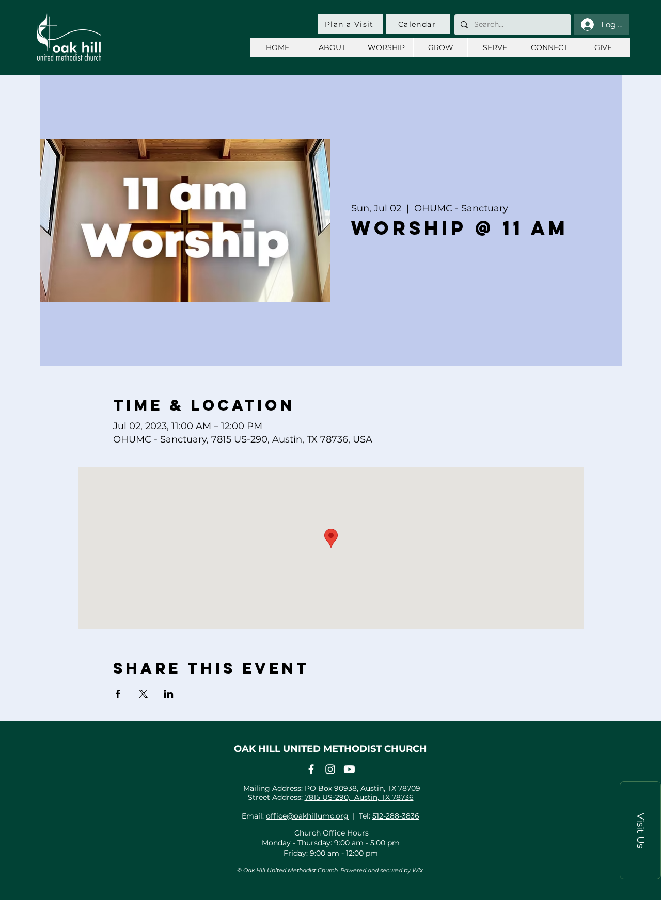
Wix (417, 870)
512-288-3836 (395, 816)
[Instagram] (330, 769)
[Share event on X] (143, 694)
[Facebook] (311, 769)
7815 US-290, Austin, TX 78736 (359, 797)
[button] (640, 830)
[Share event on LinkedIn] (169, 694)
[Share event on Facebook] (118, 694)
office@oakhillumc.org (307, 816)
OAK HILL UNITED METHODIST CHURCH (330, 749)
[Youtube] (349, 769)
